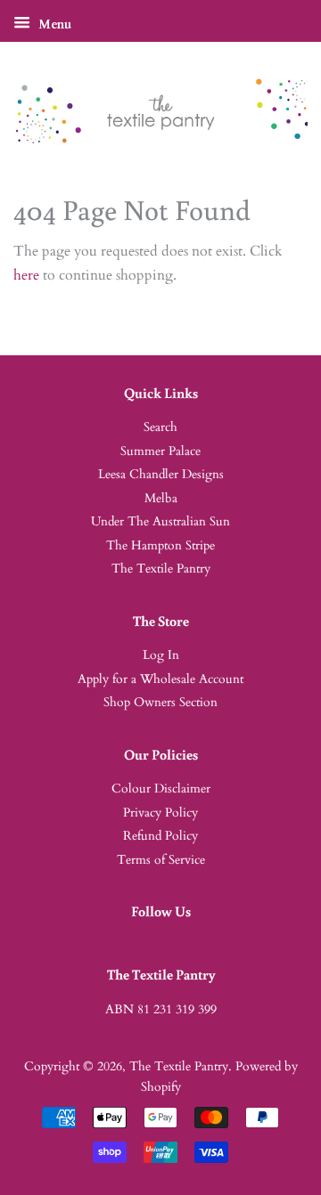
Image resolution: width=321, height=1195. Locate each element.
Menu (53, 24)
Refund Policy (160, 836)
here (26, 275)
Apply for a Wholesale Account (160, 679)
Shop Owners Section (160, 703)
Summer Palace (160, 451)
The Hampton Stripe (160, 546)
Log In (161, 655)
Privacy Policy (160, 813)
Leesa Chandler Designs (161, 475)
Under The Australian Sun (160, 522)
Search (160, 427)
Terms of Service (161, 860)
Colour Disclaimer (160, 789)
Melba (160, 499)
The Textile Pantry (160, 569)
